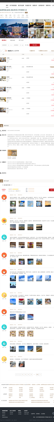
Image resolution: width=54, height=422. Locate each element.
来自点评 (7, 184)
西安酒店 (21, 387)
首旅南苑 (31, 394)
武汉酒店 (21, 389)
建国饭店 (10, 394)
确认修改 (35, 45)
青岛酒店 (21, 391)
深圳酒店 (31, 387)
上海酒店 (41, 387)
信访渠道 (43, 413)
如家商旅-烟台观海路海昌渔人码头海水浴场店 (40, 402)
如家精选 (31, 395)
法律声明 (33, 413)
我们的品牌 (21, 5)
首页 (7, 5)
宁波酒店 (10, 391)
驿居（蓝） (42, 397)
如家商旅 (41, 395)
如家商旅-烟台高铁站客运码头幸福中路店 (39, 400)
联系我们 (38, 413)
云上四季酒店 (32, 397)
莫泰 (20, 397)
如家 (10, 397)
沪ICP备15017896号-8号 (48, 420)
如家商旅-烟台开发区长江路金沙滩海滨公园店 (18, 400)
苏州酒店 (10, 389)
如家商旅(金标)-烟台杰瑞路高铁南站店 (16, 402)
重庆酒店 (31, 389)
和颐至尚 (10, 395)
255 (37, 374)
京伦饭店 (41, 394)
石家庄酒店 (42, 391)
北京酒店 (10, 387)
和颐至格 (21, 395)
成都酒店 (31, 391)
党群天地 (48, 5)
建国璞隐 (21, 394)
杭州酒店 (41, 389)
